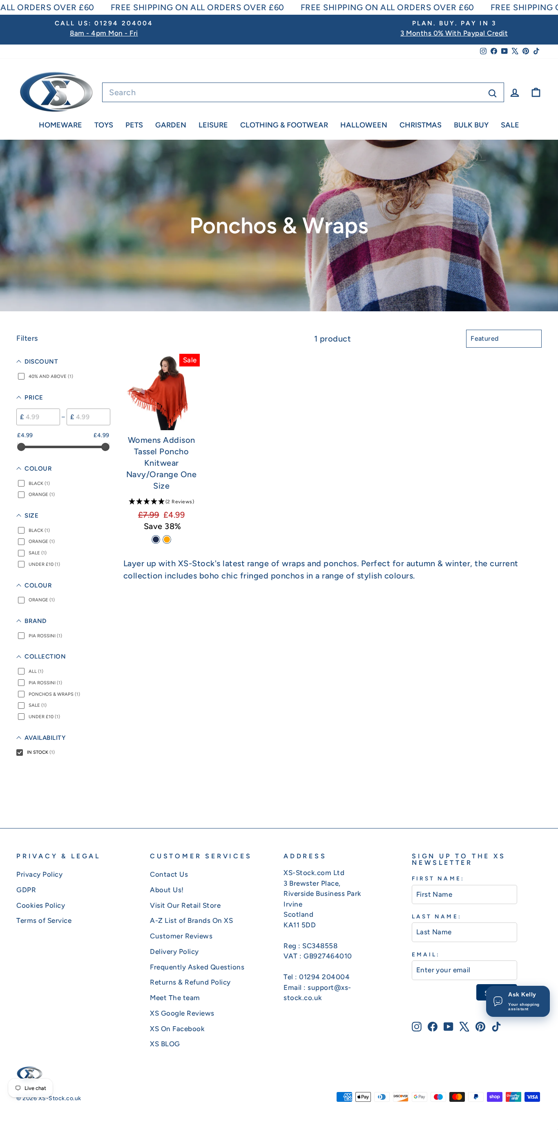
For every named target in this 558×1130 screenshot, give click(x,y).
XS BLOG (165, 1044)
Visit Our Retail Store (185, 905)
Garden (170, 125)
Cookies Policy (40, 905)
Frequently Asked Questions (197, 967)
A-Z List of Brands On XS (191, 920)
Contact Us (169, 874)
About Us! (167, 890)
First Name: (438, 878)
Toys (103, 125)
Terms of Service (43, 920)
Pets (134, 125)
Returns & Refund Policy (190, 982)
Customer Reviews (181, 936)
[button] (161, 501)
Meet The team (175, 998)
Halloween (363, 125)
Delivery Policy (174, 951)
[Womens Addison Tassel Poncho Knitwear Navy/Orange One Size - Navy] (156, 539)
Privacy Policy (39, 874)
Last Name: (437, 916)
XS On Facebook (177, 1029)
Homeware (60, 125)
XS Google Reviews (182, 1013)
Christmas (421, 125)
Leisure (213, 125)
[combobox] (303, 92)
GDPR (26, 890)
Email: (426, 954)
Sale (510, 125)
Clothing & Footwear (284, 125)
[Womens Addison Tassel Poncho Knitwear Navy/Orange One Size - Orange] (167, 539)
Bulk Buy (471, 125)
